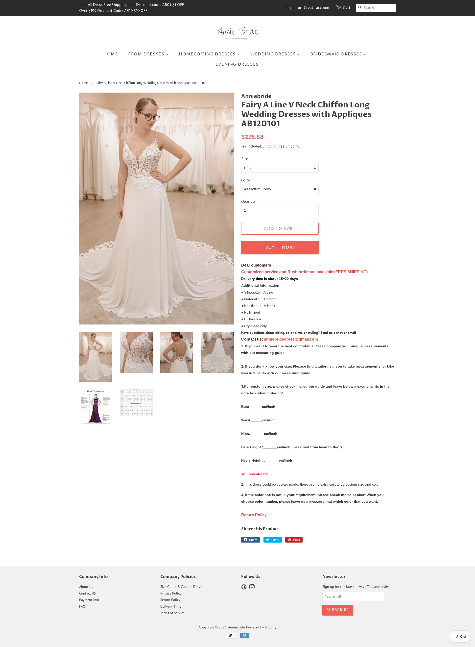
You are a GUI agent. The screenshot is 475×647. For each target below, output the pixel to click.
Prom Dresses (147, 54)
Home (110, 54)
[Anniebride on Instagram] (252, 588)
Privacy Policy (170, 593)
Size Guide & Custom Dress (180, 586)
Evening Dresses (237, 64)
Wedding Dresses (273, 54)
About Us (86, 586)
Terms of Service (172, 613)
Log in (290, 7)
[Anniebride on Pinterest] (244, 588)
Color (245, 179)
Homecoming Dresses (208, 54)
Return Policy (170, 599)
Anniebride (236, 627)
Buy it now (279, 247)
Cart (347, 7)
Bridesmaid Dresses (336, 54)
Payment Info (89, 599)
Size (244, 158)
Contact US (87, 593)
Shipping (269, 146)
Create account (317, 7)
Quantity (248, 201)
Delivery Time (170, 606)
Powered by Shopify (261, 627)
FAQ (82, 606)
